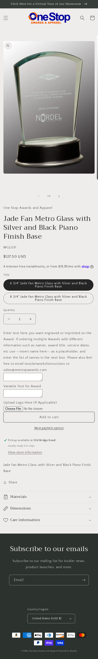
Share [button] (13, 482)
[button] (6, 18)
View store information (25, 452)
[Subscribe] (84, 580)
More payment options (49, 428)
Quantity (9, 310)
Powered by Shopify (67, 651)
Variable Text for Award (22, 386)
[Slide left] (39, 196)
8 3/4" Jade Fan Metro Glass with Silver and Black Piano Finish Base (48, 298)
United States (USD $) (46, 618)
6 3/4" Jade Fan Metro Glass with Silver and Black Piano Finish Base (48, 285)
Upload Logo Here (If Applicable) (30, 402)
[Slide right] (59, 196)
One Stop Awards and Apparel (43, 651)
